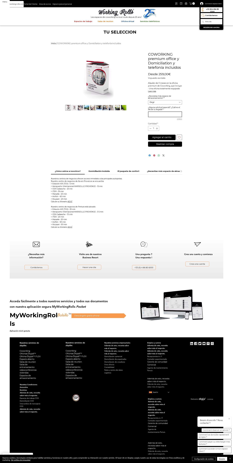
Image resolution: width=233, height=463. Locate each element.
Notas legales (142, 396)
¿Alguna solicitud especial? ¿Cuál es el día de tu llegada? (164, 108)
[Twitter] (199, 343)
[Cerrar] (230, 459)
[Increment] (157, 128)
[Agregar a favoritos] (179, 137)
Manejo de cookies (154, 396)
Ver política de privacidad (20, 460)
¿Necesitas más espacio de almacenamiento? (159, 97)
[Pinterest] (208, 343)
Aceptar (222, 459)
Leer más (152, 91)
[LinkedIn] (191, 343)
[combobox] (165, 102)
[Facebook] (195, 343)
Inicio (53, 43)
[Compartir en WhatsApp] (158, 155)
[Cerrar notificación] (229, 419)
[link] (68, 171)
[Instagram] (212, 343)
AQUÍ (70, 201)
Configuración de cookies (204, 459)
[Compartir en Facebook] (149, 155)
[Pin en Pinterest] (154, 155)
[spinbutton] (153, 128)
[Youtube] (204, 343)
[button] (192, 3)
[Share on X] (163, 155)
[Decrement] (150, 128)
